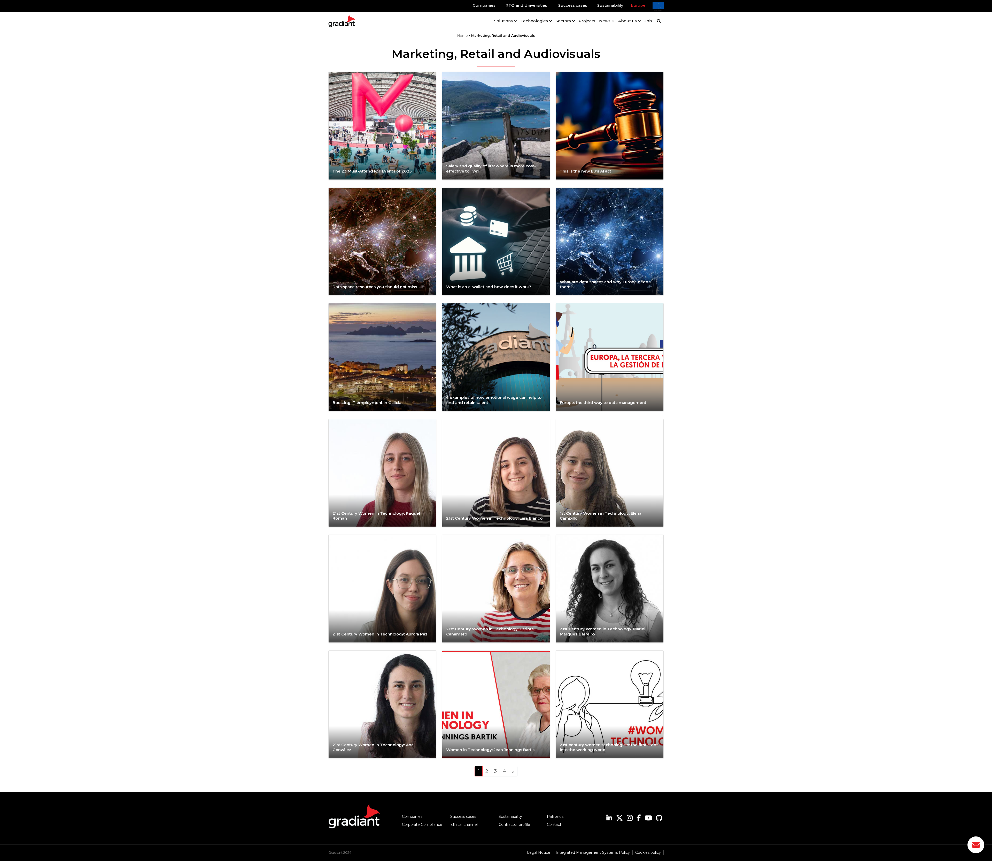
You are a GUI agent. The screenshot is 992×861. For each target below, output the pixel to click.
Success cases (463, 816)
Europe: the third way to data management (603, 402)
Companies (412, 816)
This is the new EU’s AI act (585, 171)
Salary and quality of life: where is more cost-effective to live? (491, 168)
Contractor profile (514, 824)
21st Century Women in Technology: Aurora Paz (380, 634)
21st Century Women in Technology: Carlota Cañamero (490, 631)
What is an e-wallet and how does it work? (489, 286)
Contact (554, 824)
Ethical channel (464, 824)
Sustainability (510, 816)
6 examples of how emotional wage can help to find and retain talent (493, 400)
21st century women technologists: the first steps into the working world (609, 747)
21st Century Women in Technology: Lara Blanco (495, 518)
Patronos (555, 816)
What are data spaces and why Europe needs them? (605, 284)
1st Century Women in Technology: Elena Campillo (600, 516)
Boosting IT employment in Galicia (366, 402)
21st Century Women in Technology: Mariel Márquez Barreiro (602, 631)
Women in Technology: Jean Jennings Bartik (490, 749)
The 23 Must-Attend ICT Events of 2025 (372, 171)
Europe (638, 5)
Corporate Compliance (422, 824)
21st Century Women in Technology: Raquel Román (376, 516)
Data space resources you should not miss (374, 286)
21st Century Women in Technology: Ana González (373, 747)
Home (462, 35)
